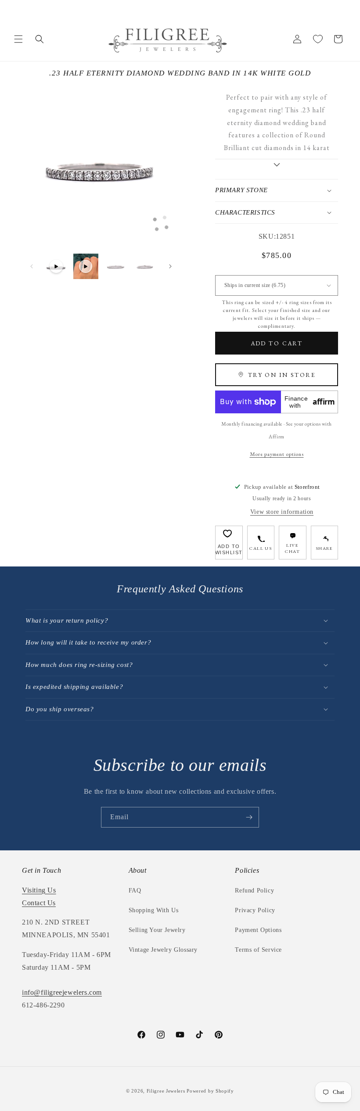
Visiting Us (39, 890)
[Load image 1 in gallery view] (115, 266)
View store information (281, 512)
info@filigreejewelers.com (62, 992)
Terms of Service (258, 949)
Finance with (309, 402)
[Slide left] (31, 266)
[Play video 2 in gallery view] (86, 266)
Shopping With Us (154, 910)
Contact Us (39, 903)
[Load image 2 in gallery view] (145, 266)
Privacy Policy (255, 910)
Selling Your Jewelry (157, 930)
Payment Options (258, 930)
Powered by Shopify (210, 1090)
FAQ (135, 890)
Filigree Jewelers (166, 1090)
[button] (18, 39)
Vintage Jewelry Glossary (163, 949)
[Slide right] (170, 266)
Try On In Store (282, 375)
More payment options (277, 454)
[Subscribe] (249, 817)
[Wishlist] (318, 39)
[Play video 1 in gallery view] (56, 266)
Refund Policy (254, 890)
